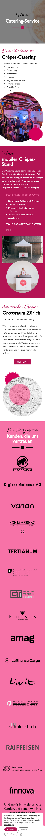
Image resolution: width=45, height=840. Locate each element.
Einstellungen (9, 825)
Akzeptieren (10, 829)
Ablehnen (23, 829)
